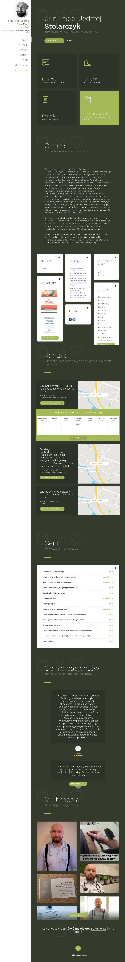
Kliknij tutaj (98, 928)
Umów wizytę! (19, 70)
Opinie (24, 60)
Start (25, 39)
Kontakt (23, 49)
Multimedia (21, 65)
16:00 (78, 424)
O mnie (23, 44)
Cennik (24, 54)
